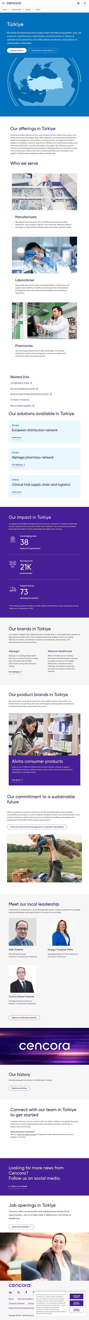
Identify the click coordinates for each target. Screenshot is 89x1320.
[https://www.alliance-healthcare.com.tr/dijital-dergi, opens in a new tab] (32, 406)
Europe (28, 9)
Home (5, 9)
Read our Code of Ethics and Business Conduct (29, 394)
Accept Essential (76, 1303)
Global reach (16, 9)
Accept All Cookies (76, 1296)
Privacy (11, 1299)
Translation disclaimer (17, 1303)
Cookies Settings (77, 1309)
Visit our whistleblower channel (22, 389)
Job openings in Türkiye (19, 383)
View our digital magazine (20, 406)
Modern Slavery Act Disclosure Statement (24, 1308)
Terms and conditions (25, 1299)
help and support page (26, 1134)
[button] (3, 3)
